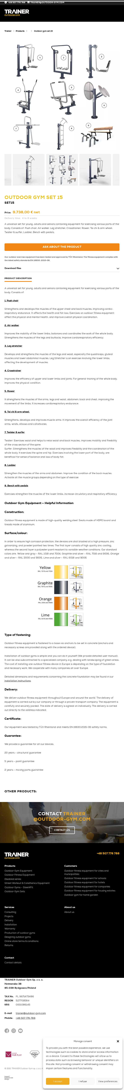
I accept (57, 1081)
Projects (9, 916)
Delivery (9, 920)
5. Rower (10, 391)
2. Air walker (12, 325)
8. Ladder (10, 465)
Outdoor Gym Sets (15, 891)
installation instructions (18, 680)
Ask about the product (62, 247)
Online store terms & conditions (21, 941)
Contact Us (62, 830)
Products (20, 31)
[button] (117, 1041)
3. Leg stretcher (13, 345)
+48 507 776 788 (17, 2)
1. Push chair (11, 300)
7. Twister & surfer (15, 432)
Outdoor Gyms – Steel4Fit (19, 887)
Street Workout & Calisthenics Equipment (27, 883)
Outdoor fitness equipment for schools (85, 878)
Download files (13, 268)
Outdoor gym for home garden (81, 894)
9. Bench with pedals (16, 485)
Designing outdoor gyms (18, 936)
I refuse (83, 1081)
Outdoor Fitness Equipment (20, 874)
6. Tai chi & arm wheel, (17, 411)
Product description (18, 278)
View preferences (107, 1081)
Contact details (13, 962)
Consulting (10, 912)
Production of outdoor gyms (20, 932)
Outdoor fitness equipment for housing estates (89, 890)
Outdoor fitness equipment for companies (87, 886)
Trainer (8, 31)
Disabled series (13, 879)
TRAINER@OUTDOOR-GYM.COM (47, 2)
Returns (9, 945)
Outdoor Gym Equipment (18, 870)
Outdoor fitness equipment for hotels (84, 882)
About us (69, 912)
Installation (11, 924)
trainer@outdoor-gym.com (31, 1013)
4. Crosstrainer (13, 370)
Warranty (10, 928)
